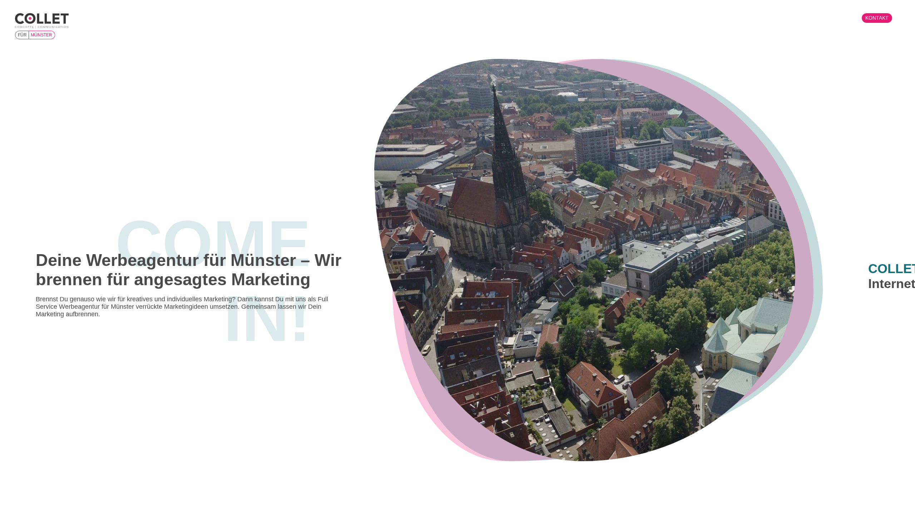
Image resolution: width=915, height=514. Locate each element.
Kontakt (877, 18)
